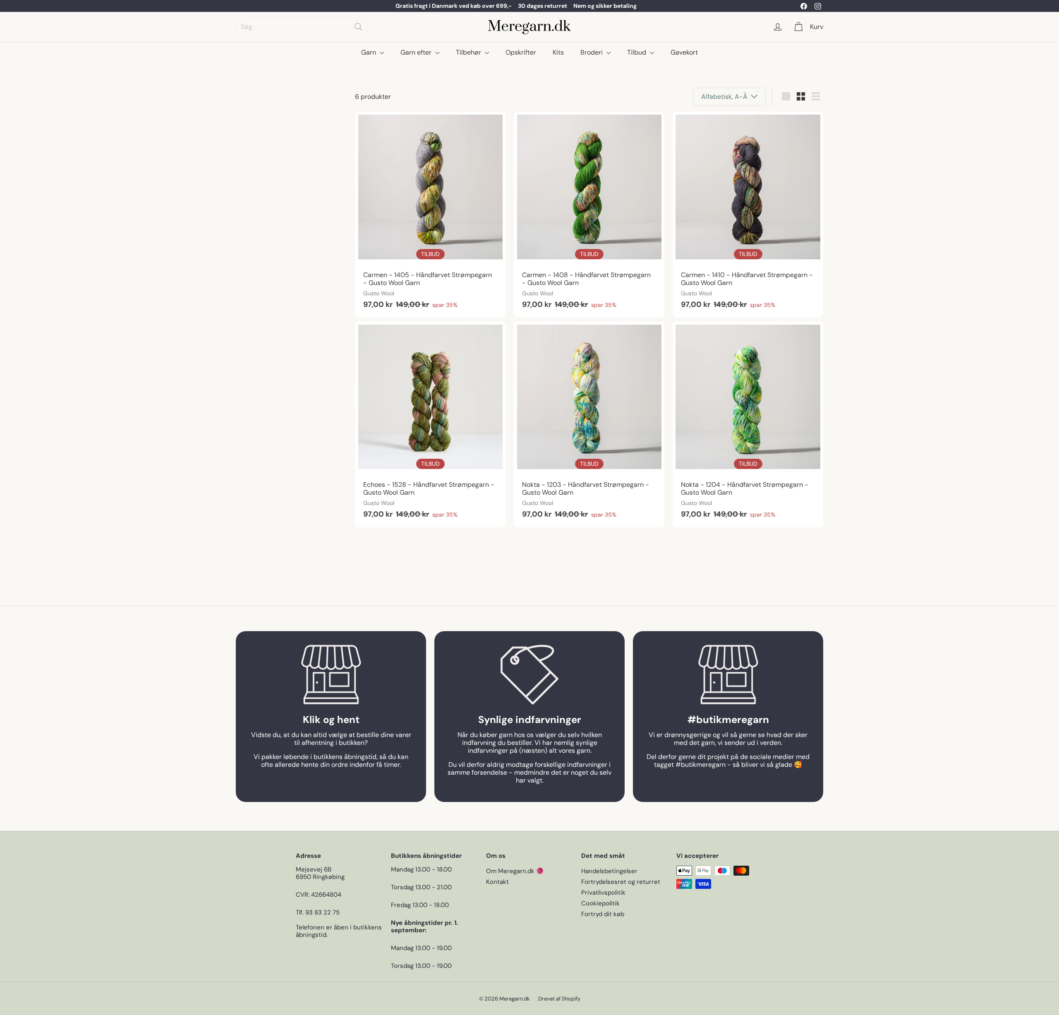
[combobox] (302, 26)
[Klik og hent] (331, 675)
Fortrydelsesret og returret (620, 882)
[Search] (358, 26)
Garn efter (416, 52)
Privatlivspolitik (603, 892)
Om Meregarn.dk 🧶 (515, 871)
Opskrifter (521, 52)
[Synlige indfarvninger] (529, 675)
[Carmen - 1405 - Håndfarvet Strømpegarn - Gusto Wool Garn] (430, 214)
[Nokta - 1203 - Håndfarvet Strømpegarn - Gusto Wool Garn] (589, 424)
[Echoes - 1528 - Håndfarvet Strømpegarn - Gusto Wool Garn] (430, 424)
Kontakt (497, 882)
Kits (558, 52)
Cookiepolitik (600, 903)
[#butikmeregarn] (728, 675)
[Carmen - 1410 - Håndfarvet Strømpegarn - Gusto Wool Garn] (748, 214)
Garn (369, 52)
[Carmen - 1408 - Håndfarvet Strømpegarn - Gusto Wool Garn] (589, 214)
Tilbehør (469, 52)
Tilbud (637, 52)
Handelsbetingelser (609, 871)
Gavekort (684, 52)
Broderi (592, 52)
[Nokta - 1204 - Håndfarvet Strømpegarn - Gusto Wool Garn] (748, 424)
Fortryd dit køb (602, 914)
